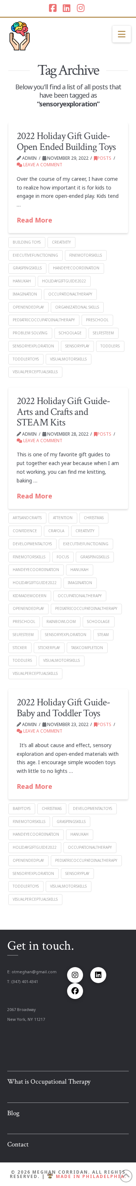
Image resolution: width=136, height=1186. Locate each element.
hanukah (22, 281)
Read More (34, 220)
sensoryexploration (33, 346)
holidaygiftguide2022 (64, 281)
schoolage (70, 332)
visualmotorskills (68, 359)
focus (63, 556)
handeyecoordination (76, 267)
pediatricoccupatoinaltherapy (44, 319)
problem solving (30, 332)
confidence (25, 530)
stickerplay (49, 647)
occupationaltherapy (70, 294)
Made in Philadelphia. (91, 1176)
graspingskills (27, 267)
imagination (25, 294)
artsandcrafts (27, 517)
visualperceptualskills (35, 371)
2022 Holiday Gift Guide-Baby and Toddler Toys (63, 708)
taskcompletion (87, 647)
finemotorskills (85, 255)
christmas (94, 517)
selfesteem (103, 332)
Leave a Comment (42, 165)
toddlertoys (26, 359)
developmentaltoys (32, 543)
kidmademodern (29, 595)
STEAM (103, 634)
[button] (121, 34)
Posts (104, 158)
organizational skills (77, 307)
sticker (20, 647)
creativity (61, 242)
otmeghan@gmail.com (34, 971)
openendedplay (28, 307)
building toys (27, 242)
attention (63, 517)
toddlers (110, 346)
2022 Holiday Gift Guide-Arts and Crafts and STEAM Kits (63, 411)
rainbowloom (61, 621)
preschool (97, 319)
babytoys (21, 808)
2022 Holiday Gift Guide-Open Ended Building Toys (66, 141)
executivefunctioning (35, 255)
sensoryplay (77, 346)
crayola (56, 530)
